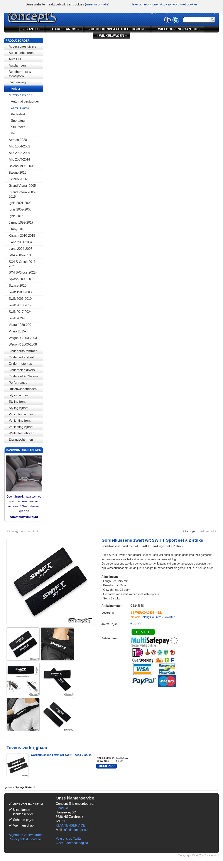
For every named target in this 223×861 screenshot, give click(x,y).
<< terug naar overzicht (22, 530)
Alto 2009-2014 (19, 159)
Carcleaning (17, 82)
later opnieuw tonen (145, 4)
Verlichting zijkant (21, 427)
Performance (18, 382)
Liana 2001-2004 (20, 242)
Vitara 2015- (17, 331)
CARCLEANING (64, 29)
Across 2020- (18, 140)
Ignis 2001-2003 (20, 203)
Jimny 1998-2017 (21, 222)
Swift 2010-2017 (20, 305)
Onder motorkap (20, 363)
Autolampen (17, 65)
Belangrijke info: (158, 617)
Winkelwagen (111, 36)
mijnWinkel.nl (27, 787)
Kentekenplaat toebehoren (117, 29)
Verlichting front (19, 420)
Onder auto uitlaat (21, 357)
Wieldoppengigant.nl (177, 29)
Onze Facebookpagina (72, 843)
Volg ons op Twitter (69, 838)
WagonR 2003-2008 (23, 344)
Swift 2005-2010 (20, 298)
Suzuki (31, 29)
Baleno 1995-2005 (21, 166)
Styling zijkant (18, 408)
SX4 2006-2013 (20, 255)
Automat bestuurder (25, 101)
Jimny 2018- (17, 229)
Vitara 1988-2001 (21, 325)
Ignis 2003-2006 (20, 209)
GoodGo (62, 808)
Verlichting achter (21, 414)
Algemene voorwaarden (25, 835)
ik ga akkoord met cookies (179, 4)
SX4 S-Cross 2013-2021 (23, 264)
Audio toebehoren (21, 53)
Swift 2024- (17, 318)
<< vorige (189, 530)
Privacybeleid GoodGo (25, 839)
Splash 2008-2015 (21, 279)
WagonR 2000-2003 (23, 338)
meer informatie (97, 4)
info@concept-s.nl (76, 830)
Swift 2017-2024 (20, 311)
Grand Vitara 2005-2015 (22, 194)
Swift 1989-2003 (20, 292)
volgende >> (207, 530)
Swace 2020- (18, 285)
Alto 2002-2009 (19, 153)
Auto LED (15, 59)
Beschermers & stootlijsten (20, 74)
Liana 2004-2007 (20, 248)
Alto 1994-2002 (19, 146)
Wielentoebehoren (21, 433)
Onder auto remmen (23, 351)
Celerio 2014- (18, 179)
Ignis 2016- (16, 216)
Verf (14, 133)
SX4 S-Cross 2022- (23, 272)
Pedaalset (18, 114)
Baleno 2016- (18, 172)
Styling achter (18, 395)
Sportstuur (18, 120)
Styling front (17, 401)
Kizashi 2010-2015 (22, 235)
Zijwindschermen (21, 439)
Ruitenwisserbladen (23, 389)
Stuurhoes (18, 127)
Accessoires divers (22, 46)
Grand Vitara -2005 (22, 185)
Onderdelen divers (22, 370)
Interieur (14, 88)
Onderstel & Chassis (23, 376)
